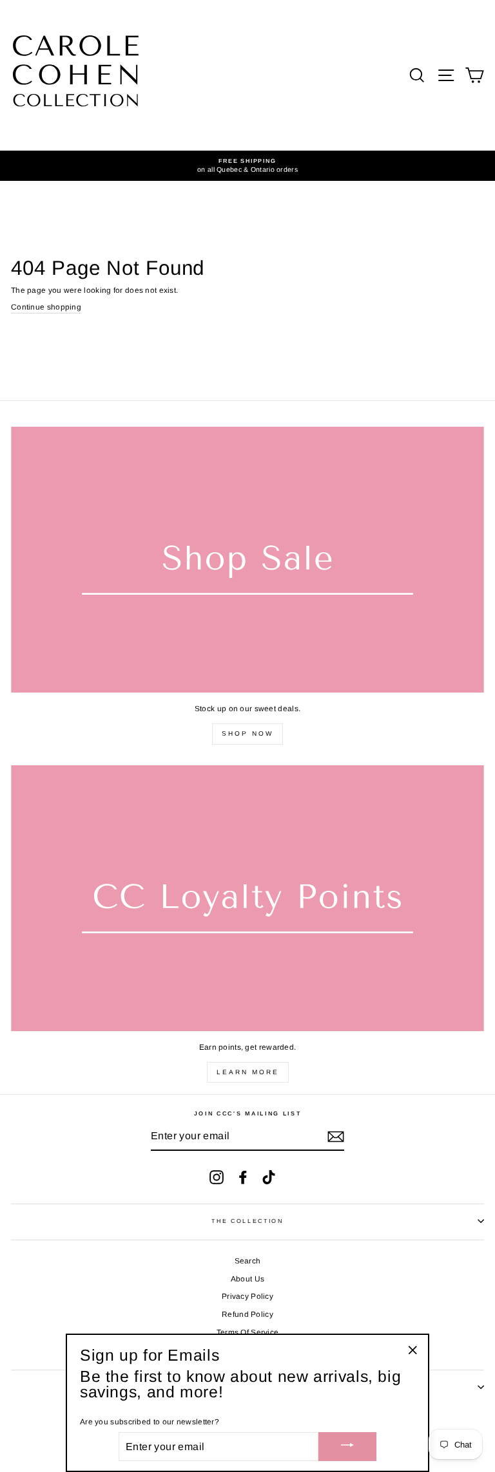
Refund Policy (247, 1314)
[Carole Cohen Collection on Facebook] (243, 1177)
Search (248, 1260)
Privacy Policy (247, 1296)
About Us (247, 1278)
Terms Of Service (248, 1332)
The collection (247, 1221)
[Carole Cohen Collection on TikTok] (269, 1177)
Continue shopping (46, 307)
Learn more (248, 1072)
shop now (247, 733)
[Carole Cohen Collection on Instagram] (216, 1177)
